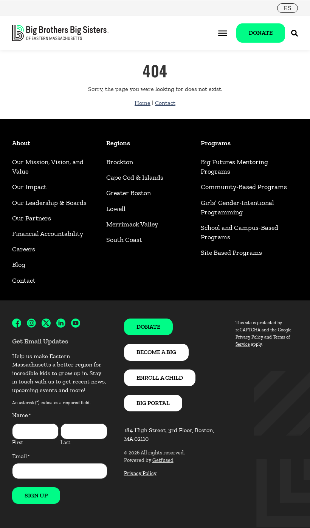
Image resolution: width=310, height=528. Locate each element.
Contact (165, 102)
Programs (216, 143)
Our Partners (31, 218)
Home (142, 102)
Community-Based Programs (244, 187)
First (17, 442)
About (21, 143)
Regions (118, 143)
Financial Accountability (47, 233)
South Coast (124, 240)
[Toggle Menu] (222, 32)
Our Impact (29, 187)
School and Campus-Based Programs (239, 232)
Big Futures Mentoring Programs (234, 166)
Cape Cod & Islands (134, 177)
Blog (18, 264)
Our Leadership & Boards (49, 203)
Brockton (119, 162)
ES (287, 8)
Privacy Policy (140, 473)
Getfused (163, 460)
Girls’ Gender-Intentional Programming (237, 207)
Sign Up (36, 495)
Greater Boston (128, 193)
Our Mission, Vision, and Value (48, 166)
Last (65, 442)
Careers (23, 249)
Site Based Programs (231, 252)
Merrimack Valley (132, 224)
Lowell (116, 209)
